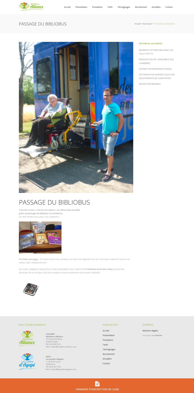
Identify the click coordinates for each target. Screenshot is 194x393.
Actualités (107, 359)
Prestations (108, 340)
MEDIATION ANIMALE (150, 83)
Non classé (147, 23)
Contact (106, 363)
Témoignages (109, 349)
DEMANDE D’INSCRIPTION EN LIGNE (97, 389)
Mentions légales (150, 330)
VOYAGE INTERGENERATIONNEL (155, 68)
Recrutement (109, 354)
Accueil (137, 23)
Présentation (108, 335)
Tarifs (105, 345)
